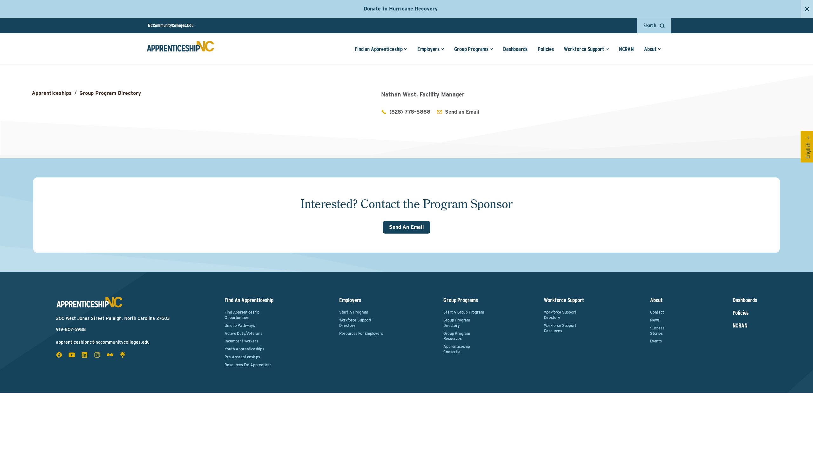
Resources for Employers (361, 333)
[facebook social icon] (59, 355)
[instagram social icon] (97, 355)
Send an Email (462, 112)
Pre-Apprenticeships (242, 356)
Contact (657, 312)
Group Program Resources (456, 336)
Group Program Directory (110, 93)
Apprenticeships (52, 93)
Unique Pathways (240, 325)
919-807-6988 (71, 329)
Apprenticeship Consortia (456, 349)
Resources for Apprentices (248, 364)
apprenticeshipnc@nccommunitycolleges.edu (103, 342)
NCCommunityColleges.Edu (170, 25)
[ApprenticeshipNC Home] (180, 49)
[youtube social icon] (72, 355)
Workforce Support (584, 49)
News (655, 320)
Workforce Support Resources (560, 328)
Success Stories (657, 331)
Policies (546, 49)
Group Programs (471, 49)
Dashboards (515, 49)
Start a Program (353, 312)
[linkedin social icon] (84, 355)
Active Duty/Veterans (243, 333)
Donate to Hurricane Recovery (401, 9)
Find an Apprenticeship (379, 49)
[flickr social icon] (110, 355)
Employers (428, 49)
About (650, 49)
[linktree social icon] (122, 355)
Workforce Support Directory (355, 323)
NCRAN (626, 49)
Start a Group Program (463, 312)
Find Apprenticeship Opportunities (242, 315)
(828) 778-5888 (409, 112)
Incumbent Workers (241, 341)
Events (656, 341)
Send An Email (406, 227)
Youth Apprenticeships (244, 349)
